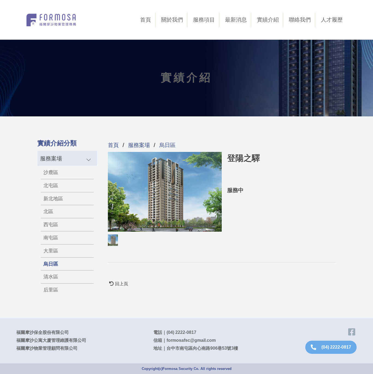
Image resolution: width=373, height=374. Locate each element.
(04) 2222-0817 (181, 332)
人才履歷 (332, 20)
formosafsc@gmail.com (191, 340)
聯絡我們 (300, 20)
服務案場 (139, 145)
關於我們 (172, 20)
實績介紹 (268, 20)
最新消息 (236, 20)
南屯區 (50, 237)
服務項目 (204, 20)
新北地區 (53, 198)
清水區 (50, 276)
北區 (48, 211)
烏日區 (50, 264)
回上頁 (121, 283)
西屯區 (50, 224)
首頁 (145, 20)
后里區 (50, 290)
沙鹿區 (50, 172)
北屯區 (50, 185)
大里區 (50, 251)
